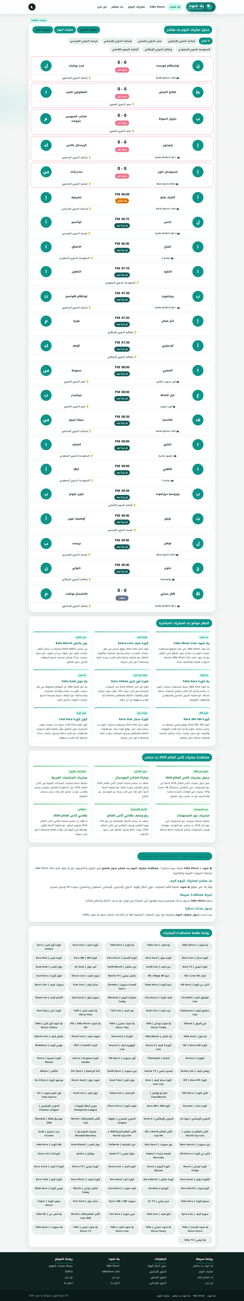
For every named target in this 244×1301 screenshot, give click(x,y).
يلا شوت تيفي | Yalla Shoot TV (85, 1229)
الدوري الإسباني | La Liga (195, 1118)
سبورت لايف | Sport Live (49, 984)
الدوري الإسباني (157, 1283)
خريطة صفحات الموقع (61, 1265)
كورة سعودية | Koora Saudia (85, 1060)
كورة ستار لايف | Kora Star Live (158, 1082)
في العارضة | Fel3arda (122, 1144)
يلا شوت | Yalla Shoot (195, 945)
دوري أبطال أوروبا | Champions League (85, 1108)
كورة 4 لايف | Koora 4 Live (158, 1047)
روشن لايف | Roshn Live (195, 1071)
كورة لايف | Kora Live (85, 945)
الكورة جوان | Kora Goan (195, 1179)
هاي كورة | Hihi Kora (195, 1093)
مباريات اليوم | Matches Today (122, 999)
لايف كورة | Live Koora (158, 997)
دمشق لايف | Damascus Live (195, 1012)
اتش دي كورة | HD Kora (195, 984)
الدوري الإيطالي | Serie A (158, 1118)
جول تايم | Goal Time (122, 1080)
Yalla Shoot (157, 6)
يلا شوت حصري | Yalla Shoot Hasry (158, 1229)
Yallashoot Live (110, 1271)
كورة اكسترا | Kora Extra (122, 958)
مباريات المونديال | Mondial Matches (85, 1133)
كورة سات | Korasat (195, 1106)
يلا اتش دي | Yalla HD (49, 1214)
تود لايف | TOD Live (122, 1010)
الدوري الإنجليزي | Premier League (49, 1108)
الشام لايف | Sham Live (49, 997)
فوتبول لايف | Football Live (195, 999)
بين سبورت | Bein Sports (195, 1144)
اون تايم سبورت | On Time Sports (49, 1095)
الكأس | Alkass (49, 1071)
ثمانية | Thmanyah (158, 1058)
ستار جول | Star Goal (85, 1201)
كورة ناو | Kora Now (122, 1179)
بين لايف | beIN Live (158, 967)
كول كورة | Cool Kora (49, 975)
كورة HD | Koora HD (195, 1045)
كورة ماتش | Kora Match (158, 1179)
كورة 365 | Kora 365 (85, 958)
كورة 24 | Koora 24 (49, 1153)
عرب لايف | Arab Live (158, 1010)
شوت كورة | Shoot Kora (122, 1106)
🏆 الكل (205, 41)
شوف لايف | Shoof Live (85, 1036)
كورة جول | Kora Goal (158, 958)
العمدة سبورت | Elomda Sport (122, 986)
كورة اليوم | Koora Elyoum (158, 1168)
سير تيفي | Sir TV (158, 1201)
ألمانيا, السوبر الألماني (125, 49)
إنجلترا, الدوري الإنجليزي (181, 41)
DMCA (69, 1271)
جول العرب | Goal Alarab (85, 1144)
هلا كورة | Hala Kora (49, 1144)
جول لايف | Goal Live (85, 1093)
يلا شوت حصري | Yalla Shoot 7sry (122, 1025)
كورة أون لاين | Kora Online (49, 947)
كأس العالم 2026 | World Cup (85, 1120)
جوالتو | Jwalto (85, 1153)
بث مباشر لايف (205, 1277)
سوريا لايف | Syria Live (194, 1214)
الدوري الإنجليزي (157, 1271)
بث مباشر (117, 6)
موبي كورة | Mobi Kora (49, 1188)
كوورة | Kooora (195, 1058)
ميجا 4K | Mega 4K (158, 975)
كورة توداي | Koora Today (195, 1168)
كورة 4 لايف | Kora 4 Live (49, 1166)
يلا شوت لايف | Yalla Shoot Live (122, 1229)
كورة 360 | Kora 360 (158, 1106)
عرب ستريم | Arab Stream (49, 1133)
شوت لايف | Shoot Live (85, 975)
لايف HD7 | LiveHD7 (85, 1045)
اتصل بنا (115, 1283)
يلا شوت (175, 6)
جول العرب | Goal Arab (49, 967)
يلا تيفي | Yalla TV (195, 1240)
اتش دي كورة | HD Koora (195, 1153)
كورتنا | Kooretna (122, 1036)
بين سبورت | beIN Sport (122, 1071)
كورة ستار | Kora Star (195, 958)
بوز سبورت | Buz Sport (158, 1144)
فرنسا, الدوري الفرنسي (84, 41)
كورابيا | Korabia (158, 1188)
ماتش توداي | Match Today (85, 1190)
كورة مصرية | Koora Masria (49, 1060)
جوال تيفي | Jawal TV (122, 1153)
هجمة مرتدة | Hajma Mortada (158, 1155)
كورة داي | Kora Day (49, 1010)
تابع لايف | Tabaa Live (122, 1093)
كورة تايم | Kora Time (49, 1179)
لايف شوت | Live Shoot (122, 1188)
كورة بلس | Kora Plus (49, 958)
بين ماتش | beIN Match (122, 967)
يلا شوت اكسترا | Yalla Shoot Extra (195, 1229)
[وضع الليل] (32, 7)
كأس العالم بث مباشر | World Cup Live (195, 1133)
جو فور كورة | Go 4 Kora (49, 1080)
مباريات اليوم (136, 6)
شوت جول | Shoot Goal (85, 1080)
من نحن (102, 6)
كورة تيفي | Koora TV (85, 1166)
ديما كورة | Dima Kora (158, 984)
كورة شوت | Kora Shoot (85, 1179)
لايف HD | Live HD (195, 975)
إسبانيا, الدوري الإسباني (117, 41)
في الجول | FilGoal (195, 1023)
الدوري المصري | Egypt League (122, 1120)
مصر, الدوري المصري (149, 41)
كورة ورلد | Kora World (195, 1188)
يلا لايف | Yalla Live (158, 945)
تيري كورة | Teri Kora (122, 1214)
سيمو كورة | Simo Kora (195, 1201)
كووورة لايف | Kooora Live (122, 1047)
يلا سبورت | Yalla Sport (49, 1227)
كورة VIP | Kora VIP (195, 1080)
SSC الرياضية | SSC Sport (85, 1071)
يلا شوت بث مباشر (203, 1265)
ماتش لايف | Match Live (49, 1036)
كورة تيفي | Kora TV (195, 967)
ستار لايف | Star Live (85, 984)
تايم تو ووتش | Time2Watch (158, 1095)
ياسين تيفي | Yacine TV (158, 1071)
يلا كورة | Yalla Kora (122, 945)
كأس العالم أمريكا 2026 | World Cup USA (122, 1133)
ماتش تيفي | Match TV (122, 975)
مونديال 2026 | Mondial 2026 (49, 1120)
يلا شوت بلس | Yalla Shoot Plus (85, 1012)
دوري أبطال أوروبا (157, 1265)
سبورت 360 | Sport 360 (122, 1201)
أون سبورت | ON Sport (122, 1058)
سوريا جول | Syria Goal (85, 997)
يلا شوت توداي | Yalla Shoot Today (158, 1025)
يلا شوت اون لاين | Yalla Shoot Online (49, 1025)
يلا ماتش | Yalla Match (158, 1036)
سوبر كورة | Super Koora (49, 1203)
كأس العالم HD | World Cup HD (158, 1133)
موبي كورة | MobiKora (49, 1045)
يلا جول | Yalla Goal (195, 1036)
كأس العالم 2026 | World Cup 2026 (85, 1216)
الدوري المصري (158, 1277)
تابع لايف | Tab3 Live (158, 1214)
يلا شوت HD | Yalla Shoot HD (85, 1025)
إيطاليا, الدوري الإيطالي (158, 49)
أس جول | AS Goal (85, 967)
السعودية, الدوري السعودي (194, 49)
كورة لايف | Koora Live (122, 1166)
